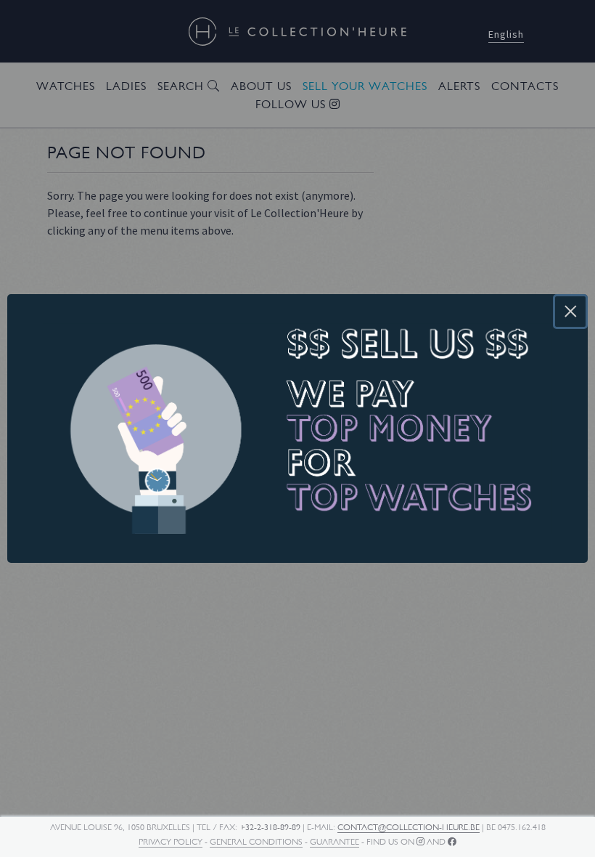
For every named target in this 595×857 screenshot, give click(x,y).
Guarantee (334, 842)
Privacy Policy (170, 842)
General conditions (256, 842)
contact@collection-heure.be (408, 827)
